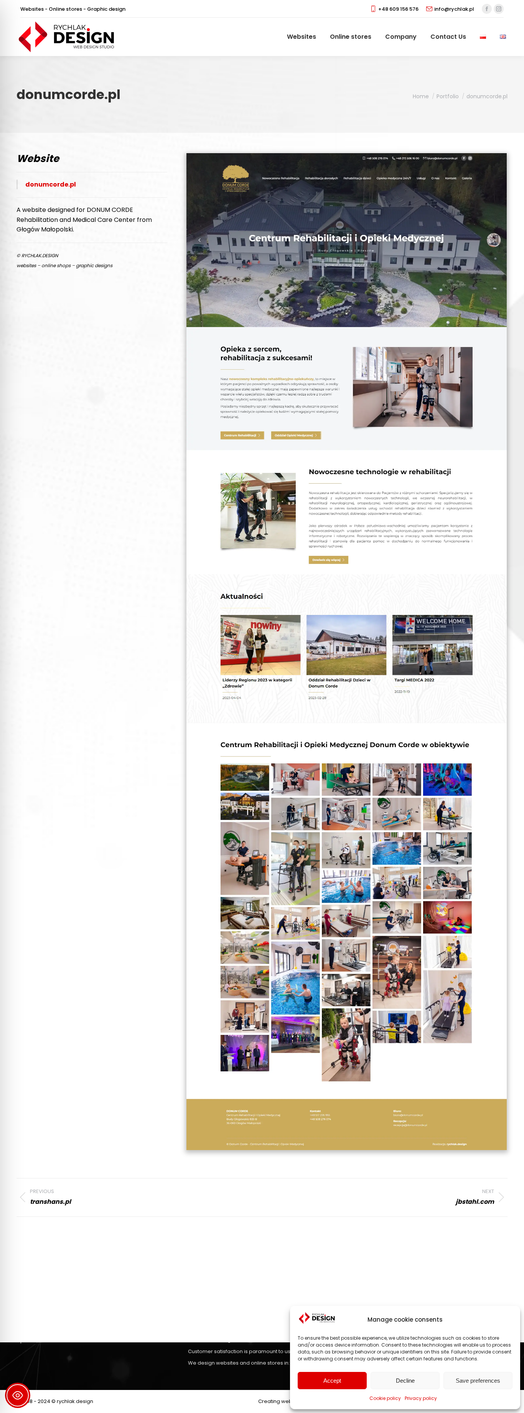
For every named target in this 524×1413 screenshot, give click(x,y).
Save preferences (478, 1380)
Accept (332, 1380)
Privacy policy (421, 1398)
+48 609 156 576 (398, 9)
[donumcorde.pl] (346, 651)
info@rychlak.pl (454, 9)
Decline (405, 1380)
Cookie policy (385, 1398)
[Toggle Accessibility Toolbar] (18, 1395)
